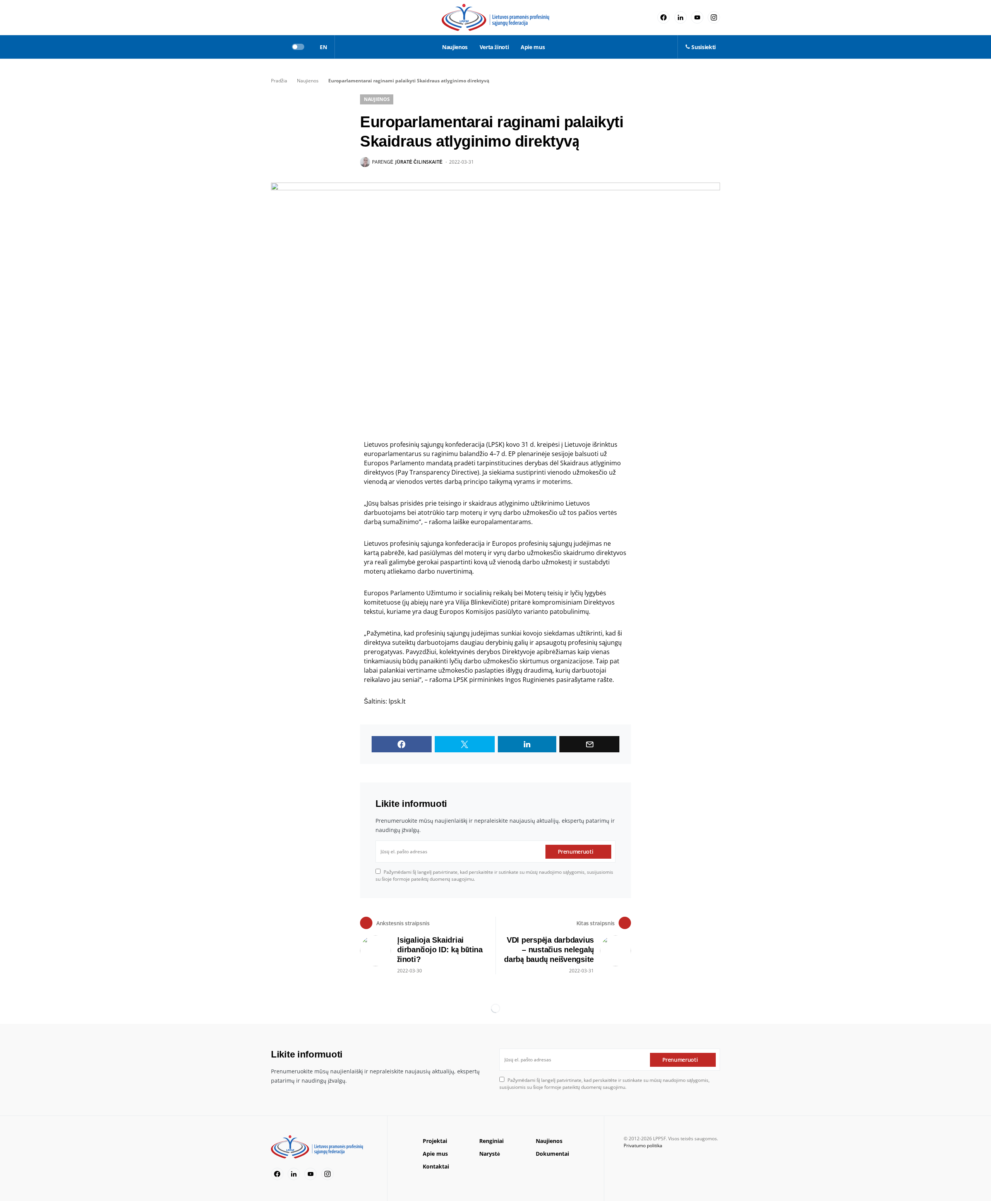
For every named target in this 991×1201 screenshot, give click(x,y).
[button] (273, 46)
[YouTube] (697, 17)
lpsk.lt (397, 701)
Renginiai (491, 1141)
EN (323, 47)
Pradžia (279, 80)
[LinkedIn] (680, 17)
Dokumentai (552, 1153)
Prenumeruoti (575, 851)
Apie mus (435, 1153)
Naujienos (308, 80)
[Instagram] (714, 17)
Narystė (489, 1153)
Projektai (435, 1141)
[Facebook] (663, 17)
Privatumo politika (643, 1145)
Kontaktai (436, 1166)
